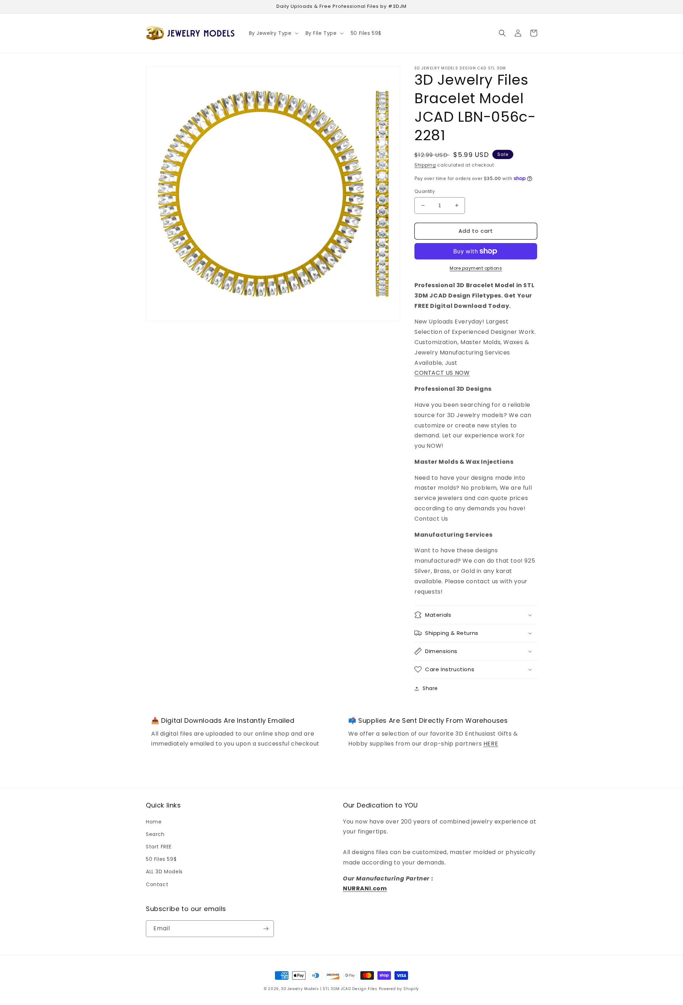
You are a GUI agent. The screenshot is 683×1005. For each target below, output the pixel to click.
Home (154, 821)
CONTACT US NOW (442, 373)
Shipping (425, 165)
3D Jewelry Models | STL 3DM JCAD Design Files (329, 988)
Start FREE (159, 846)
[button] (273, 33)
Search (155, 834)
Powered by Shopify (399, 988)
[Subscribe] (266, 928)
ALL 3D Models (164, 871)
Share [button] (430, 688)
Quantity (424, 191)
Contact (157, 884)
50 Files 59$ (161, 859)
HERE (490, 744)
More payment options (476, 268)
